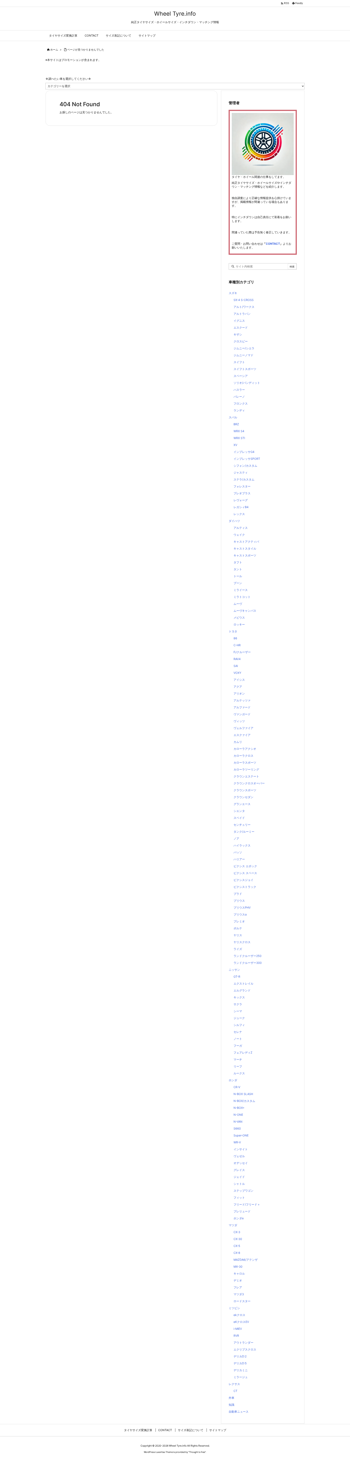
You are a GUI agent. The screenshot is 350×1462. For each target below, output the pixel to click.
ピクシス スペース (245, 873)
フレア (238, 1287)
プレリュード (242, 1211)
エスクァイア (242, 735)
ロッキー (239, 624)
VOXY (237, 672)
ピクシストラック (245, 886)
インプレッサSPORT (247, 458)
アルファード (242, 707)
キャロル (239, 1273)
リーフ (238, 1066)
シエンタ (239, 811)
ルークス (239, 1073)
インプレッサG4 (244, 451)
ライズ (238, 949)
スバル (233, 417)
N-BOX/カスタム (244, 1101)
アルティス (241, 527)
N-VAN (238, 1121)
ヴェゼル (239, 1156)
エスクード (241, 327)
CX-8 (237, 1252)
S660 (237, 1128)
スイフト (239, 362)
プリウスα (240, 914)
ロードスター (242, 1301)
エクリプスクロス (245, 1349)
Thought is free (197, 1452)
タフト (238, 562)
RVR (236, 1335)
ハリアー (239, 859)
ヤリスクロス (242, 942)
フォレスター (242, 486)
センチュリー (242, 824)
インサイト (241, 1149)
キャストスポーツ (245, 555)
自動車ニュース (239, 1411)
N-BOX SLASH (243, 1094)
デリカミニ (241, 1370)
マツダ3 (239, 1294)
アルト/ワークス (244, 306)
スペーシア (241, 376)
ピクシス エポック (245, 866)
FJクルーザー (242, 652)
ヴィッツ (239, 721)
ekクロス (239, 1315)
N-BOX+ (239, 1107)
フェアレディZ (243, 1052)
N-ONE (238, 1114)
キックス (239, 997)
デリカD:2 (240, 1356)
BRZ (236, 424)
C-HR (237, 645)
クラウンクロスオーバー (249, 783)
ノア (236, 838)
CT (235, 1391)
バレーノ (239, 396)
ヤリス (238, 935)
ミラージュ (241, 1377)
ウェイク (239, 534)
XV (235, 445)
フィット (239, 1197)
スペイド (239, 817)
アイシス (239, 679)
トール (238, 576)
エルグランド (242, 990)
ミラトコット (242, 596)
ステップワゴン (243, 1190)
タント (238, 569)
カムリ (238, 741)
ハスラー (239, 389)
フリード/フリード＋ (247, 1204)
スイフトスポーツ (245, 369)
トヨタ (233, 631)
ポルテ (238, 928)
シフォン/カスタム (245, 465)
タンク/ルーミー (244, 831)
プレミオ (239, 921)
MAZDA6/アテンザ (246, 1259)
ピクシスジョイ (243, 880)
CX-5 (237, 1246)
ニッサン (234, 969)
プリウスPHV (242, 907)
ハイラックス (242, 845)
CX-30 (238, 1239)
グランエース (242, 804)
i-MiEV (238, 1328)
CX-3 (237, 1232)
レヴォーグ (241, 500)
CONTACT (273, 243)
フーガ (238, 1045)
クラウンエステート (246, 776)
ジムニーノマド (243, 355)
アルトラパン (242, 313)
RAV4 (237, 659)
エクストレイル (243, 983)
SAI (236, 666)
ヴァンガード (242, 714)
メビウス (239, 617)
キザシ (238, 334)
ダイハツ (234, 521)
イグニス (239, 320)
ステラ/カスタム (244, 479)
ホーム (54, 49)
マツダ (233, 1225)
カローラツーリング (246, 769)
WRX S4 (239, 431)
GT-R (237, 976)
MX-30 (238, 1266)
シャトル (239, 1183)
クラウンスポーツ (245, 790)
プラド (238, 893)
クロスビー (241, 341)
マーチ (238, 1059)
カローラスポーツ (245, 762)
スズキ (233, 293)
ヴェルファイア (243, 728)
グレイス (239, 1170)
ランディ (239, 410)
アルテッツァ (242, 700)
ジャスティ (241, 472)
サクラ (238, 1004)
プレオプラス (242, 493)
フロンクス (241, 403)
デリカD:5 (240, 1363)
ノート (238, 1038)
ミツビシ (234, 1308)
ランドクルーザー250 (247, 956)
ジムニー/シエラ (244, 348)
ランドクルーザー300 (248, 962)
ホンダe (239, 1218)
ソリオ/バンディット (247, 382)
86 (235, 638)
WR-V (237, 1142)
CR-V (237, 1087)
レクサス (234, 1384)
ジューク (239, 1018)
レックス (239, 514)
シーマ (238, 1011)
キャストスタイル (245, 548)
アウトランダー (243, 1342)
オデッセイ (241, 1163)
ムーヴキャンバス (245, 610)
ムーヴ (238, 603)
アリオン (239, 693)
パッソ (238, 852)
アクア (238, 686)
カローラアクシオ (245, 748)
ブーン (238, 583)
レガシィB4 (241, 507)
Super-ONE (241, 1135)
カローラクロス (243, 755)
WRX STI (239, 438)
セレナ (238, 1031)
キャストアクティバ (246, 541)
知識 (231, 1404)
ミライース (241, 590)
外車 (231, 1397)
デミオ (238, 1280)
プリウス (239, 900)
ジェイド (239, 1176)
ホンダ (233, 1080)
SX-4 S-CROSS (244, 300)
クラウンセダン (243, 797)
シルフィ (239, 1025)
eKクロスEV (241, 1321)
